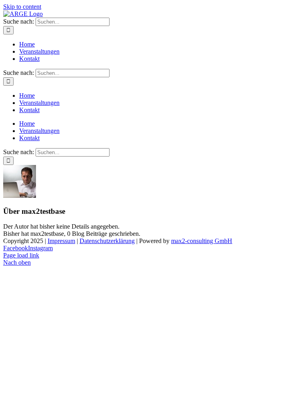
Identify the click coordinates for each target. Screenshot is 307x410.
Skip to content (22, 6)
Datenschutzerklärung (107, 240)
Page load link (21, 255)
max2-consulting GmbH (201, 240)
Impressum (61, 240)
